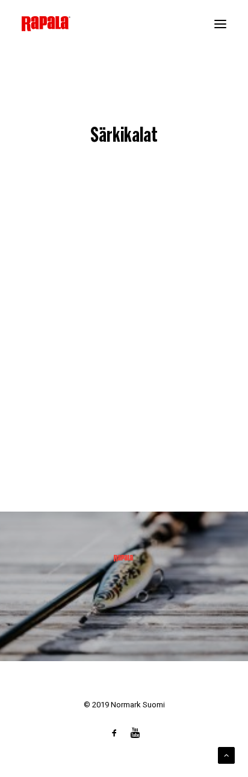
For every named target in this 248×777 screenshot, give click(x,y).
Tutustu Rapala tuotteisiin (124, 600)
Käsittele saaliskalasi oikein (84, 406)
